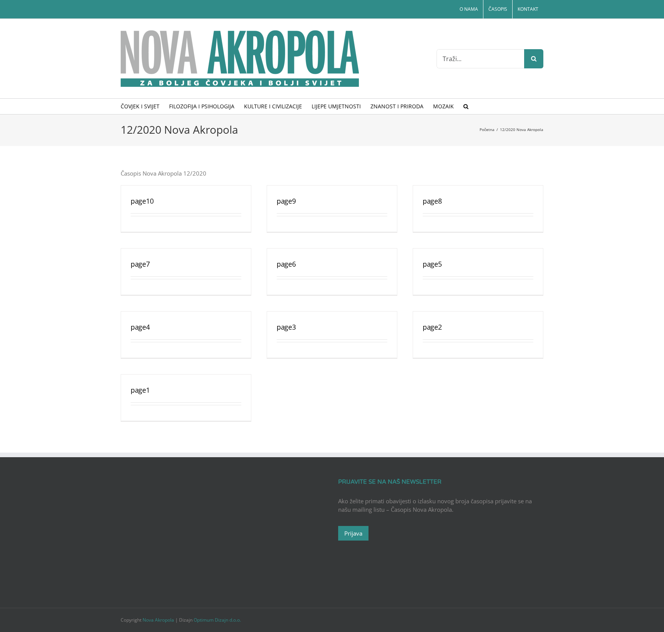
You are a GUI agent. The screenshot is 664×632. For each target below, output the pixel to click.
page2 (432, 327)
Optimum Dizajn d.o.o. (217, 620)
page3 (286, 327)
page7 (140, 264)
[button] (465, 106)
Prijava (353, 533)
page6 (286, 264)
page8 (432, 201)
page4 (140, 327)
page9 (286, 201)
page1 (140, 390)
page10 (142, 201)
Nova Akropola (159, 620)
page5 (432, 264)
